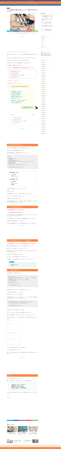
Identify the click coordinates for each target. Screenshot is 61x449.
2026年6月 (43, 62)
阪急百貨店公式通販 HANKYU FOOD (17, 96)
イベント (25, 4)
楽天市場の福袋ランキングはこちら (16, 91)
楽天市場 (12, 265)
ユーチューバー (44, 47)
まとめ (13, 124)
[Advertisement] (22, 43)
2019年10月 (44, 129)
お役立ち (35, 4)
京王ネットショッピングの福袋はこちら (17, 101)
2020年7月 (43, 118)
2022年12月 (44, 74)
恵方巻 (50, 55)
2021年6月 (43, 112)
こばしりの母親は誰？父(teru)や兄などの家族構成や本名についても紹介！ (47, 16)
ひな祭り (45, 53)
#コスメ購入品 (11, 281)
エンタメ (30, 4)
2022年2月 (43, 95)
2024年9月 (43, 68)
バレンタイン (43, 54)
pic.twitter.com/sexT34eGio (15, 282)
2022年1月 (43, 97)
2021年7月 (43, 110)
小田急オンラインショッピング (16, 98)
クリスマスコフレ (48, 53)
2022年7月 (43, 85)
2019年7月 (43, 133)
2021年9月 (43, 106)
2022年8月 (43, 83)
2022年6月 (43, 87)
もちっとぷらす (30, 2)
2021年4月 (43, 116)
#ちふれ (10, 282)
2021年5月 (43, 114)
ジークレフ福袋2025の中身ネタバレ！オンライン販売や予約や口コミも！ (47, 30)
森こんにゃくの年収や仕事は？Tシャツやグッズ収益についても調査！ (47, 22)
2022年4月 (43, 91)
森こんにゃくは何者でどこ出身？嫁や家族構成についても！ (47, 19)
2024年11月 (44, 66)
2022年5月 (43, 89)
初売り (49, 54)
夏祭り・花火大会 (46, 55)
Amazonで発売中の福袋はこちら (16, 92)
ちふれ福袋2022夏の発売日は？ (17, 119)
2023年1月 (43, 72)
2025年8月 (43, 64)
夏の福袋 (42, 55)
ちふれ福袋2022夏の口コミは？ (17, 122)
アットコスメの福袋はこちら (15, 102)
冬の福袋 (46, 54)
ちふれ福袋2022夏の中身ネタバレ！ (17, 117)
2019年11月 (44, 127)
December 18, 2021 (19, 305)
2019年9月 (43, 131)
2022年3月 (43, 93)
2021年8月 (43, 108)
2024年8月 (43, 70)
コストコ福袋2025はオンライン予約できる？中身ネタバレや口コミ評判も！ (47, 26)
